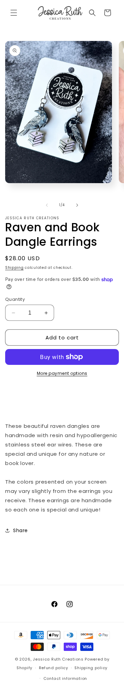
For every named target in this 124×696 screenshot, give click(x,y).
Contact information (65, 678)
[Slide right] (77, 205)
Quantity (15, 299)
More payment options (62, 373)
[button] (13, 12)
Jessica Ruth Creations (58, 659)
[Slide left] (46, 205)
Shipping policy (90, 668)
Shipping (14, 267)
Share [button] (20, 530)
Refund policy (53, 668)
